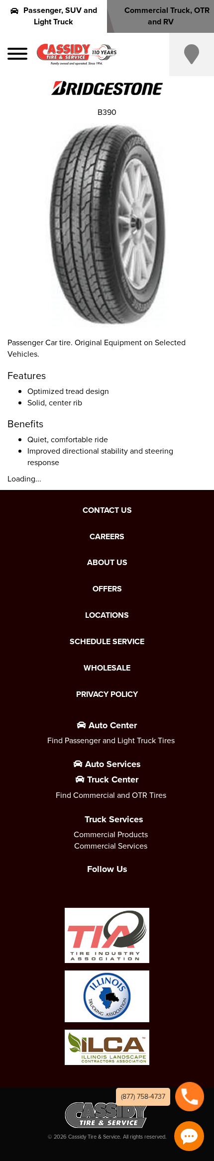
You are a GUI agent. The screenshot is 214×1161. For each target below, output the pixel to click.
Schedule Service (107, 641)
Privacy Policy (107, 694)
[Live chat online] (189, 1136)
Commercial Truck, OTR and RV (167, 15)
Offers (107, 588)
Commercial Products (111, 834)
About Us (107, 562)
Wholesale (107, 668)
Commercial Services (110, 846)
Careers (107, 536)
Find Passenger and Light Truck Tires (111, 740)
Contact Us (107, 510)
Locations (107, 615)
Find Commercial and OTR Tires (111, 795)
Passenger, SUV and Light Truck (60, 15)
